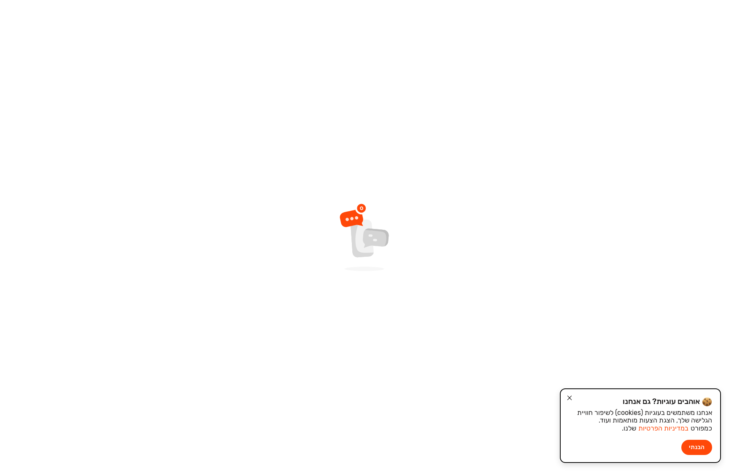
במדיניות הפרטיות (663, 428)
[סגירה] (569, 398)
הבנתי (697, 447)
